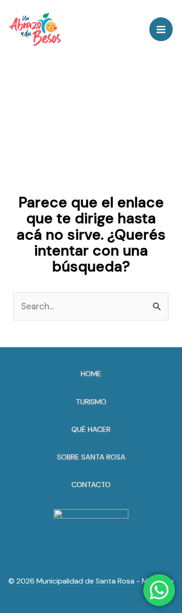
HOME (91, 374)
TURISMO (91, 402)
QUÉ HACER (91, 429)
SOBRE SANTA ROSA (91, 457)
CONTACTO (91, 484)
